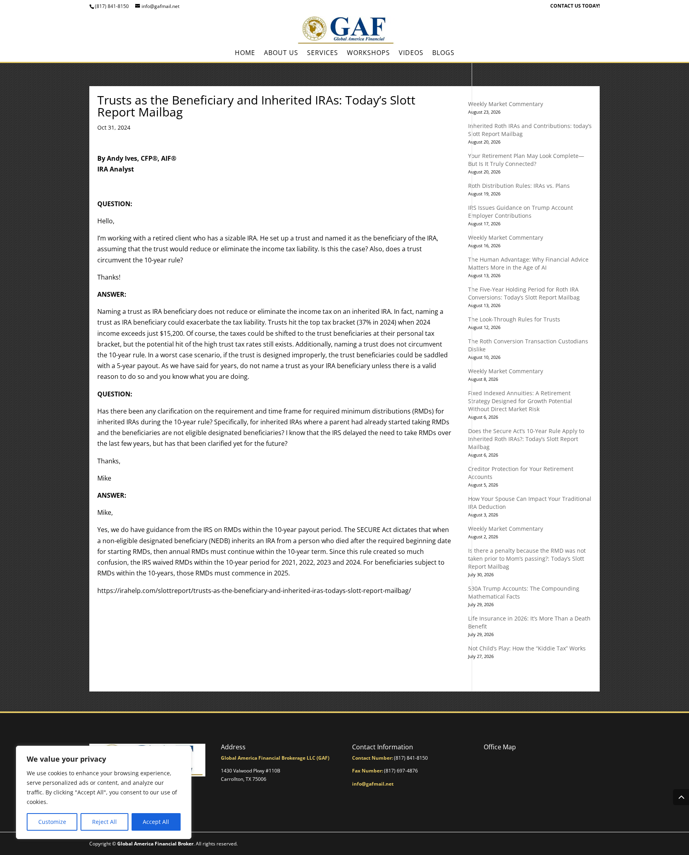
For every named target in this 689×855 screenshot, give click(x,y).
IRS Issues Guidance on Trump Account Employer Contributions (520, 211)
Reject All (104, 821)
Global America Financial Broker (155, 843)
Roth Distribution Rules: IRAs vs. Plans (519, 185)
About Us (281, 53)
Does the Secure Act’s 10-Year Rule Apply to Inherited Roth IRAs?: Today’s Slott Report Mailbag (526, 439)
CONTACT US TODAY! (575, 6)
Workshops (368, 53)
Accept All (156, 821)
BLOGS (443, 53)
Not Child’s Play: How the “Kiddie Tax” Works (527, 648)
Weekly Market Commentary (505, 104)
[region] (103, 792)
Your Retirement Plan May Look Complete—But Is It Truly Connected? (526, 159)
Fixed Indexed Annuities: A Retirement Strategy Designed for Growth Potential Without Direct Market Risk (520, 401)
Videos (411, 53)
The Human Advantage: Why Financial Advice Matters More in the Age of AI (528, 263)
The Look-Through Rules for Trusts (514, 319)
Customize (52, 821)
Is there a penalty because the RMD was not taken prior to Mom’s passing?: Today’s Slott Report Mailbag (527, 558)
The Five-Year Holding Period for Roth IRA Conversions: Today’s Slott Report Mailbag (524, 293)
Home (245, 53)
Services (322, 53)
